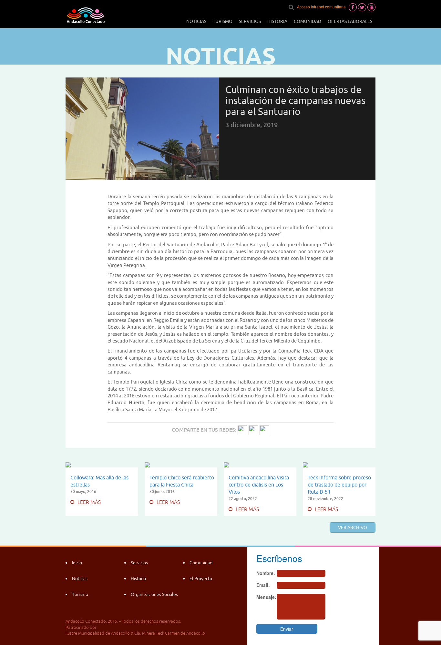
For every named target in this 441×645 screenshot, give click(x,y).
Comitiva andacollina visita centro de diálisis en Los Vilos (259, 485)
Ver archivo (352, 527)
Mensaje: (266, 597)
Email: (263, 585)
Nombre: (265, 573)
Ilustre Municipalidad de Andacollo (98, 633)
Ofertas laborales (350, 21)
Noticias (196, 21)
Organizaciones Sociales (154, 594)
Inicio (77, 562)
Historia (277, 21)
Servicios (250, 21)
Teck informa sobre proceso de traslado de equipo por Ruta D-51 (339, 485)
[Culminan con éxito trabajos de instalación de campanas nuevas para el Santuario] (242, 429)
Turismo (222, 21)
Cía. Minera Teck (149, 633)
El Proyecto (201, 578)
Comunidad (307, 21)
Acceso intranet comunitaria (321, 6)
